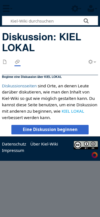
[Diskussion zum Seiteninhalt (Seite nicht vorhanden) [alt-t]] (17, 62)
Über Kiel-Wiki (44, 144)
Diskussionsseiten (19, 85)
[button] (49, 129)
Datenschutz (14, 144)
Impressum (13, 150)
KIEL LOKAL (73, 111)
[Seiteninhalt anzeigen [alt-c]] (5, 62)
